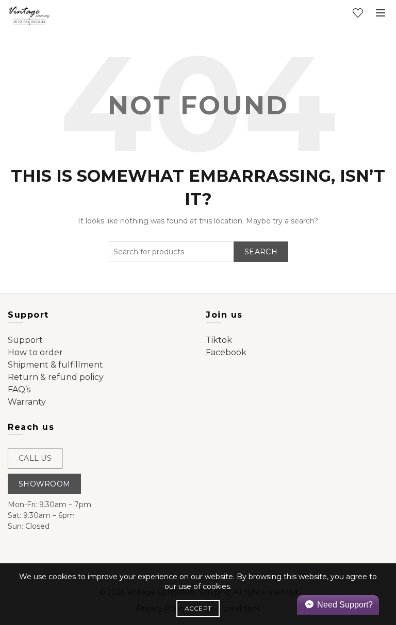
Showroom (44, 484)
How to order (35, 352)
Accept (198, 608)
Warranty (27, 402)
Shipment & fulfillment (55, 365)
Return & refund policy (56, 377)
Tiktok (219, 340)
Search (260, 251)
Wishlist (358, 13)
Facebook (226, 352)
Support (25, 340)
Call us (35, 458)
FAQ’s (19, 389)
